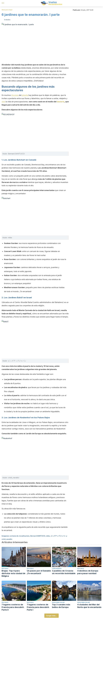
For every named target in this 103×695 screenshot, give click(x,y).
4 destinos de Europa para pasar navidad (87, 572)
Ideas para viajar (7, 10)
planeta (25, 95)
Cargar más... (51, 616)
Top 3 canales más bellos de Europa (61, 605)
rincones (15, 95)
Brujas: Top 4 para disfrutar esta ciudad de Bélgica (13, 573)
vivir (4, 102)
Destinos (5, 568)
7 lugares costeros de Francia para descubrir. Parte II (13, 607)
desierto (60, 102)
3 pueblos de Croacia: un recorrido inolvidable (63, 572)
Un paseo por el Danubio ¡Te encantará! (39, 572)
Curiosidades (56, 568)
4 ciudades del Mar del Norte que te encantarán (89, 605)
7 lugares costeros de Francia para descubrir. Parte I (38, 607)
